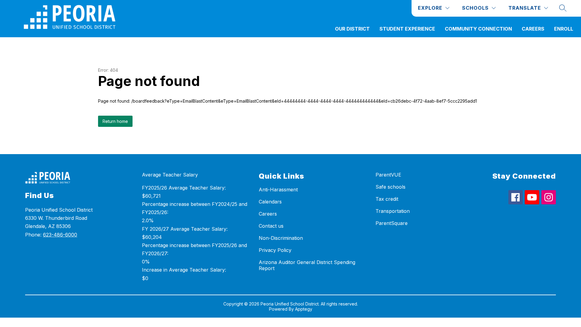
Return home (115, 121)
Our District (352, 29)
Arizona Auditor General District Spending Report (307, 265)
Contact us (271, 226)
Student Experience (407, 29)
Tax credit (387, 199)
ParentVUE (388, 175)
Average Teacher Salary (170, 175)
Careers (533, 29)
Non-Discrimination (281, 238)
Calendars (270, 202)
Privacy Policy (275, 250)
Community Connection (478, 29)
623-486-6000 (60, 235)
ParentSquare (392, 223)
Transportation (393, 211)
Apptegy (303, 309)
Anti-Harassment (278, 190)
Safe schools (390, 187)
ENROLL (563, 29)
